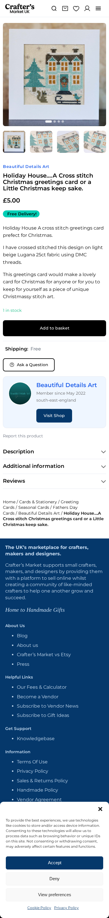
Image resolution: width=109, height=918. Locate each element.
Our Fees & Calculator (42, 687)
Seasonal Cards (33, 507)
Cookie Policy (39, 908)
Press (23, 664)
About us (27, 645)
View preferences (54, 894)
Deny (54, 878)
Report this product (23, 436)
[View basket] (65, 8)
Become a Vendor (37, 696)
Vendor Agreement (39, 799)
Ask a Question (32, 364)
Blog (22, 635)
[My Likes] (76, 8)
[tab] (14, 142)
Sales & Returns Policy (42, 780)
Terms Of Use (32, 762)
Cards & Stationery (38, 501)
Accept (54, 862)
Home (9, 501)
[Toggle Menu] (98, 8)
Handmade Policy (37, 790)
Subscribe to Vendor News (47, 706)
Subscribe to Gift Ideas (43, 715)
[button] (100, 809)
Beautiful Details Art (26, 166)
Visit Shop (54, 415)
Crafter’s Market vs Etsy (44, 654)
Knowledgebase (36, 738)
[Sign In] (87, 8)
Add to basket (54, 328)
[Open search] (54, 8)
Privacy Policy (66, 908)
